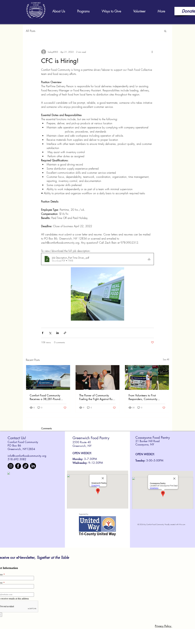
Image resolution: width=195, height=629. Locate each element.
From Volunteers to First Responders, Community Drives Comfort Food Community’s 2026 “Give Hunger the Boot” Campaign (145, 397)
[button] (165, 31)
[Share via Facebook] (42, 332)
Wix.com (182, 524)
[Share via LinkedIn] (57, 332)
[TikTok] (25, 466)
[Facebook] (18, 466)
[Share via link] (65, 332)
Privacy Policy (163, 626)
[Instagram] (11, 466)
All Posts (30, 31)
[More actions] (152, 52)
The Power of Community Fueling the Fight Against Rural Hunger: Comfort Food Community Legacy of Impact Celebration (97, 397)
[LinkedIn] (33, 466)
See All (166, 359)
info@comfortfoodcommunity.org (27, 455)
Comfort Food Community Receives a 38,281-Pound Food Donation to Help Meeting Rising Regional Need (48, 397)
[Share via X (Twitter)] (50, 332)
